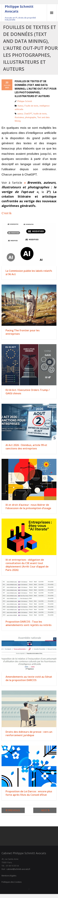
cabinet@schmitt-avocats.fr (18, 869)
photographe (30, 117)
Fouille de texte (31, 106)
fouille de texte (40, 114)
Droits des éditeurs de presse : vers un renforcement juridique (29, 733)
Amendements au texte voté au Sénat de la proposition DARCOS (29, 678)
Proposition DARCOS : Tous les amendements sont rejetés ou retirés (29, 623)
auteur (20, 114)
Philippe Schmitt (24, 101)
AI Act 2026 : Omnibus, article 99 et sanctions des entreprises (26, 446)
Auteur (20, 106)
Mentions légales (9, 875)
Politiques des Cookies (11, 882)
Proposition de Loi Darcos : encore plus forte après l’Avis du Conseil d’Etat (29, 793)
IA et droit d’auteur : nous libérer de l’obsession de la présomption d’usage (28, 506)
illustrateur (19, 117)
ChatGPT (28, 114)
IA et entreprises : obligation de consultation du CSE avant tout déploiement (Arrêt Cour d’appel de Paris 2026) (27, 565)
